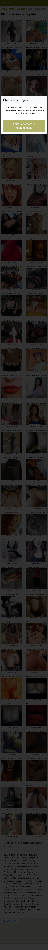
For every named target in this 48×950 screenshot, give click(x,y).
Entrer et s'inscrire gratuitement (24, 125)
